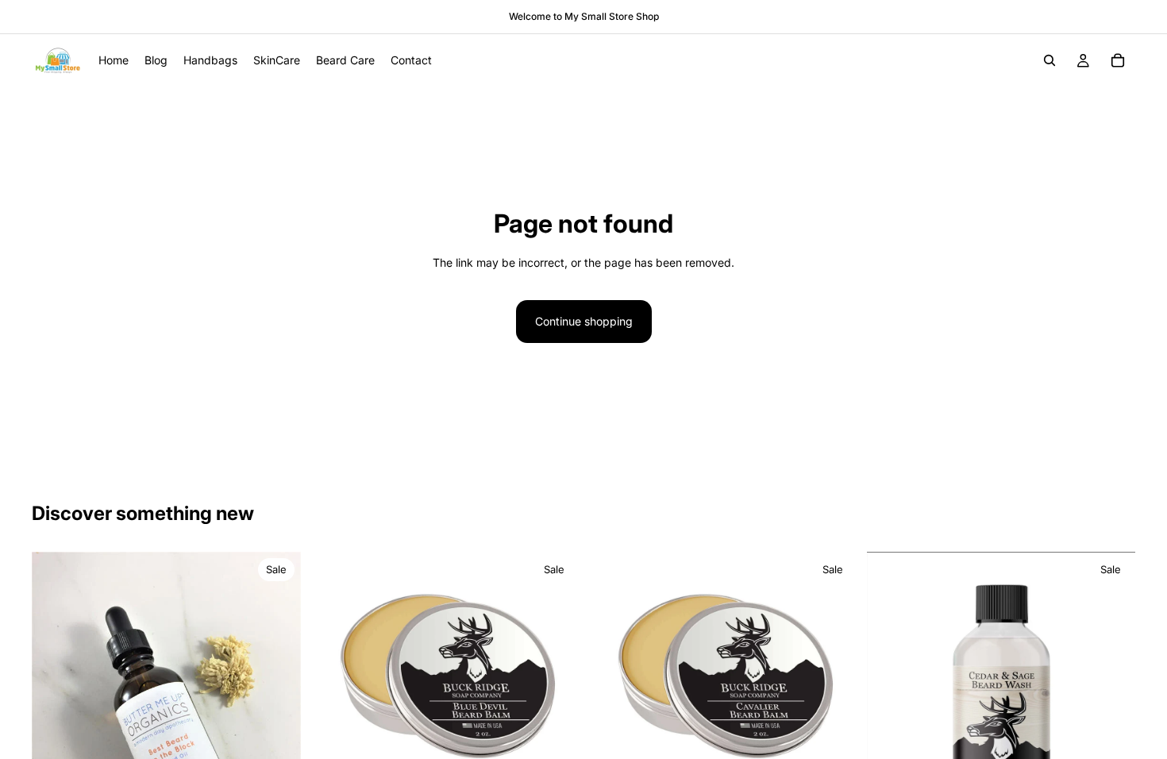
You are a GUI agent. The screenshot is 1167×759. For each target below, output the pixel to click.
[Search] (1049, 60)
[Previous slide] (55, 731)
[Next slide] (277, 731)
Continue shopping (584, 321)
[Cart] (1117, 60)
